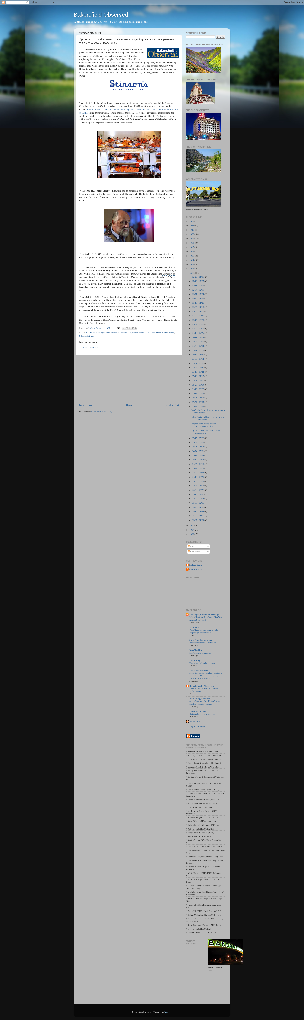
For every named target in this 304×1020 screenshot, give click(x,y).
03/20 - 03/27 (198, 472)
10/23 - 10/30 (198, 315)
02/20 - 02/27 (198, 489)
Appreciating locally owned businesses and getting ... (203, 424)
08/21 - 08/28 (198, 350)
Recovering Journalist (199, 698)
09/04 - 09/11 (198, 341)
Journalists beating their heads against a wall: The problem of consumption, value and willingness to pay (205, 676)
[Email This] (123, 328)
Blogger (167, 1012)
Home (129, 405)
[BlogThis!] (126, 328)
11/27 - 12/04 (198, 294)
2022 (192, 225)
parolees (151, 332)
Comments (195, 551)
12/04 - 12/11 (198, 289)
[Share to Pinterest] (135, 328)
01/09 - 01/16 (198, 515)
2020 (192, 234)
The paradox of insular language (202, 662)
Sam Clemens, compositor (200, 652)
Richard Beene (195, 565)
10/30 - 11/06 (198, 311)
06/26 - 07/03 (198, 384)
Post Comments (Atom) (101, 411)
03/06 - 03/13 (198, 481)
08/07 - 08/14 (198, 358)
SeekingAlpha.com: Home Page (204, 614)
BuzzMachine (195, 650)
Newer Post (86, 405)
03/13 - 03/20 (198, 477)
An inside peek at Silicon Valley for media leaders (203, 690)
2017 (192, 247)
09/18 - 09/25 (198, 333)
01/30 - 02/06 (198, 502)
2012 (192, 268)
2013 (192, 264)
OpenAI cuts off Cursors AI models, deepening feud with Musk (203, 631)
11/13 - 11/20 (198, 302)
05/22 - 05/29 (198, 406)
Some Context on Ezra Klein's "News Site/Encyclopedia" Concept (204, 702)
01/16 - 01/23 (198, 511)
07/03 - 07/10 (198, 380)
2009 (192, 529)
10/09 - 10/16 (198, 324)
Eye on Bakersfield (198, 711)
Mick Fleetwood (139, 332)
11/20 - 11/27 (198, 298)
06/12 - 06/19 (198, 393)
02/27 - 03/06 (198, 485)
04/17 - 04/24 (198, 455)
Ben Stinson (91, 332)
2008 (192, 534)
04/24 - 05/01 (198, 451)
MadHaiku (194, 721)
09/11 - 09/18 (198, 337)
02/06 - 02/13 (198, 498)
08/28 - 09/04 (198, 345)
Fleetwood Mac (124, 332)
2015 (192, 255)
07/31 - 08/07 (198, 363)
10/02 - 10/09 (198, 328)
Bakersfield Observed (101, 14)
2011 (192, 273)
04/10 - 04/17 (198, 459)
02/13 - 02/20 (198, 494)
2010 (192, 525)
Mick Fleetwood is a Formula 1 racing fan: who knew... (208, 418)
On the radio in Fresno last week (202, 714)
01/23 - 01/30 (198, 507)
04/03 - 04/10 (198, 464)
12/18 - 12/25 (198, 281)
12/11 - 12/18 (198, 285)
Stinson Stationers (87, 336)
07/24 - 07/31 (198, 367)
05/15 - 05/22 (198, 438)
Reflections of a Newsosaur (201, 686)
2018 (192, 242)
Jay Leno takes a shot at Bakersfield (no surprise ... (206, 431)
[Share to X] (129, 328)
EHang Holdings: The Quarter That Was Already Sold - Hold (205, 618)
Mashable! (194, 627)
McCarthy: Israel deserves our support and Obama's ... (208, 411)
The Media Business (198, 670)
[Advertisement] (129, 379)
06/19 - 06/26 (198, 389)
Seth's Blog (194, 660)
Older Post (172, 405)
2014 (192, 260)
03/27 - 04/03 (198, 468)
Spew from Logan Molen (200, 640)
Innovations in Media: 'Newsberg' (202, 642)
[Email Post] (118, 328)
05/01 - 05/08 (198, 446)
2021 (192, 229)
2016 (192, 251)
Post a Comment (90, 347)
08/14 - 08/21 (198, 354)
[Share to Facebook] (132, 328)
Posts (192, 546)
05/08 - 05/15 (198, 442)
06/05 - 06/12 (198, 397)
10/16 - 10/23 (198, 320)
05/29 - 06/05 (198, 402)
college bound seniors (107, 332)
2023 (192, 221)
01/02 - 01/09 (198, 520)
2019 (192, 238)
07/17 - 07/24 (198, 371)
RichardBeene (195, 569)
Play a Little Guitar (198, 726)
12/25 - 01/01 (198, 276)
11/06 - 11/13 (198, 307)
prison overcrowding (165, 332)
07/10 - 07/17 (198, 376)
